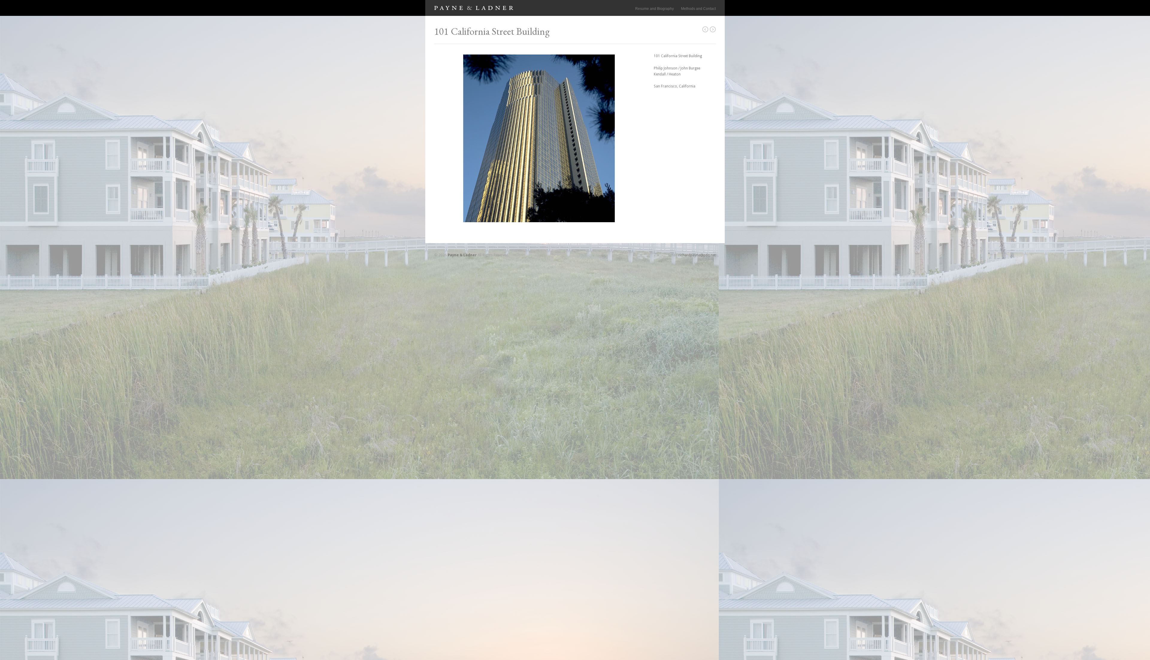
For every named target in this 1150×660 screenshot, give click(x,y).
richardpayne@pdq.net (697, 255)
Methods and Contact (698, 9)
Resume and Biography (654, 9)
